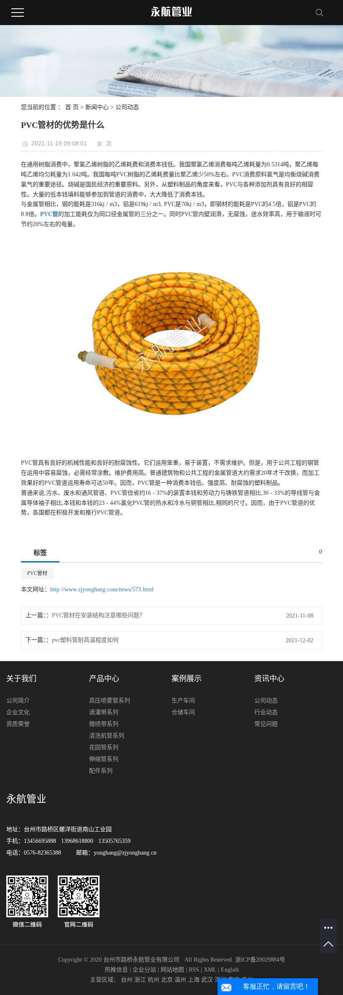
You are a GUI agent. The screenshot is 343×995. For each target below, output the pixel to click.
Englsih (230, 970)
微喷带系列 (103, 724)
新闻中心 (97, 107)
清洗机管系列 (106, 736)
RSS (194, 970)
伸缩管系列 (103, 759)
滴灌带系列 (103, 712)
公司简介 (18, 700)
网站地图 (172, 970)
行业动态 (266, 712)
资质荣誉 (18, 724)
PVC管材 (37, 573)
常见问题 (266, 724)
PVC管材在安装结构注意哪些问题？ (98, 615)
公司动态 (127, 107)
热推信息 (116, 970)
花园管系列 (103, 747)
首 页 (72, 107)
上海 (194, 980)
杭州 (153, 980)
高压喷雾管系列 (109, 700)
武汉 (207, 980)
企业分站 (144, 970)
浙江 (140, 980)
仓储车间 (183, 712)
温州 (180, 980)
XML (210, 970)
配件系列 (101, 771)
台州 (127, 980)
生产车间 (183, 700)
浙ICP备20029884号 (260, 960)
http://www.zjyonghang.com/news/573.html (102, 589)
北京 (167, 980)
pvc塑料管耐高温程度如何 (85, 640)
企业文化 (18, 712)
